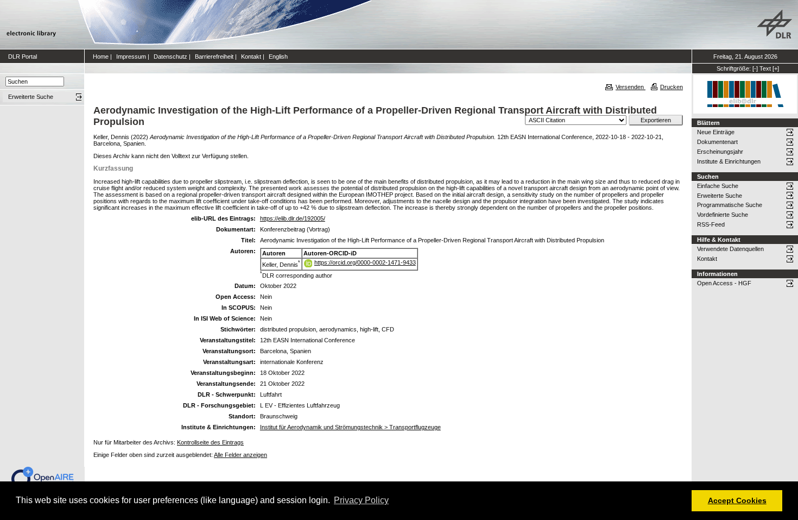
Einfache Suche (717, 186)
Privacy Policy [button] (361, 500)
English (278, 56)
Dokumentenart (717, 142)
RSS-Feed (711, 224)
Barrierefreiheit (214, 56)
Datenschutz (170, 56)
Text (765, 68)
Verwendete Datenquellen (730, 249)
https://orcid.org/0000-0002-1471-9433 (365, 262)
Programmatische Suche (729, 205)
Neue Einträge (715, 132)
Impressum (131, 56)
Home (101, 56)
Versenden (630, 87)
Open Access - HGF (724, 283)
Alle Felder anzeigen (240, 455)
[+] (775, 68)
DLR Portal (22, 56)
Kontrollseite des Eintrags (210, 442)
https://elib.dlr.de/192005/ (292, 218)
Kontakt (251, 56)
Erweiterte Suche (719, 195)
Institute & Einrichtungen (729, 161)
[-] (755, 68)
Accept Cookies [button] (737, 500)
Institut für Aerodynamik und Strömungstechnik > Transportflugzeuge (350, 427)
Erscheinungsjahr (720, 151)
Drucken (671, 87)
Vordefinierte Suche (722, 214)
